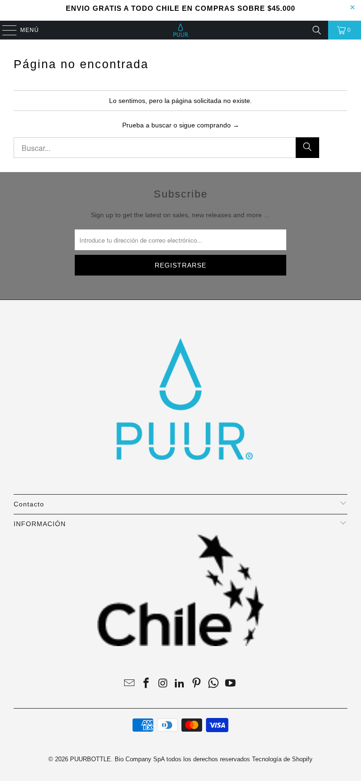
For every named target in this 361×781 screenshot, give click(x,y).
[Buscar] (317, 30)
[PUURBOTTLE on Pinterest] (197, 684)
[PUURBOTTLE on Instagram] (163, 684)
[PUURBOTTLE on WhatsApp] (214, 684)
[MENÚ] (5, 30)
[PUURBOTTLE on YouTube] (230, 684)
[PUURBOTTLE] (180, 30)
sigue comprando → (209, 125)
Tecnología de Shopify (282, 759)
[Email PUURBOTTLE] (130, 684)
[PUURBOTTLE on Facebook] (147, 684)
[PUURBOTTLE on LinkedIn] (180, 684)
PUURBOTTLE (90, 759)
